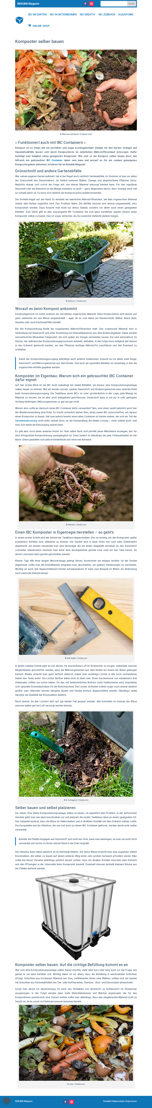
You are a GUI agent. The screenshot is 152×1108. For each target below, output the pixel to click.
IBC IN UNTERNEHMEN (63, 14)
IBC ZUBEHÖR (107, 14)
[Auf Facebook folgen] (85, 3)
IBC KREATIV (87, 14)
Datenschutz (118, 1101)
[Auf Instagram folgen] (91, 3)
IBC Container (54, 160)
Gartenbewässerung (26, 420)
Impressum (131, 1101)
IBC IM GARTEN (37, 14)
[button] (6, 1101)
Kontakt (107, 1101)
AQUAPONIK (125, 14)
